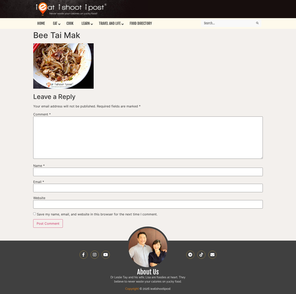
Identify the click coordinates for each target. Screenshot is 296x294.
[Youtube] (106, 255)
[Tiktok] (201, 255)
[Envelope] (212, 255)
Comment (42, 114)
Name (39, 165)
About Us (148, 272)
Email (38, 181)
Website (39, 197)
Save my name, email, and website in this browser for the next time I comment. (97, 214)
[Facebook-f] (84, 255)
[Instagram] (95, 255)
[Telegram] (190, 255)
